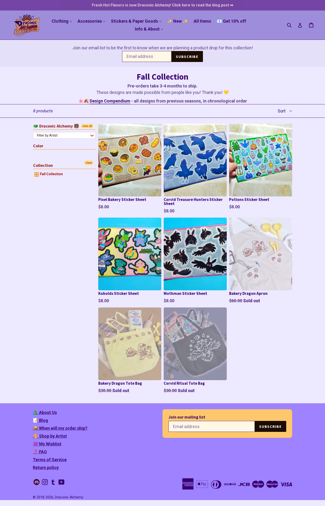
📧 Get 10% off (231, 21)
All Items (202, 21)
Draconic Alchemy (69, 497)
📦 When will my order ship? (60, 428)
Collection (43, 165)
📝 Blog (40, 420)
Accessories (93, 21)
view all (87, 126)
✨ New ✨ (177, 21)
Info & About (150, 28)
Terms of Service (50, 459)
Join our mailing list (186, 417)
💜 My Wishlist (47, 443)
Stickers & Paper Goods (137, 21)
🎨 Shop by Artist (50, 436)
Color (38, 145)
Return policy (46, 467)
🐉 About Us (45, 412)
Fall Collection (51, 174)
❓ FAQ (40, 451)
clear (88, 162)
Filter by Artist (47, 135)
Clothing (63, 21)
